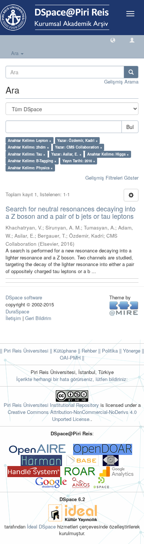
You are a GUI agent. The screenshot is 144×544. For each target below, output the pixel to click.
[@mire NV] (123, 308)
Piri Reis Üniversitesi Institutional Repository (51, 404)
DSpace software (24, 297)
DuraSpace (17, 311)
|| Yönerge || (131, 350)
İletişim (13, 318)
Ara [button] (15, 53)
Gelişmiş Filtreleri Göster (111, 177)
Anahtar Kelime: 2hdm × (28, 147)
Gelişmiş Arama (121, 81)
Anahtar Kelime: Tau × (26, 154)
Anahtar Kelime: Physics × (30, 167)
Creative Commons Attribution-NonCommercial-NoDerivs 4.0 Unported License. (72, 415)
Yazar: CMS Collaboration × (78, 147)
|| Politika (107, 350)
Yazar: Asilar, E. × (66, 154)
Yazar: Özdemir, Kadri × (77, 140)
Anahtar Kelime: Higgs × (108, 154)
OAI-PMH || (72, 357)
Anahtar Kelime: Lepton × (29, 140)
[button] (112, 40)
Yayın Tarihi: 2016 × (78, 160)
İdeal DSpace (41, 526)
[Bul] (131, 72)
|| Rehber (86, 350)
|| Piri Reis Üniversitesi (24, 350)
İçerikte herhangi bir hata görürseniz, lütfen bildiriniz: (72, 378)
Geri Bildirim (38, 318)
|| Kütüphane (62, 350)
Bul (130, 126)
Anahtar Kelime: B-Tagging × (32, 160)
